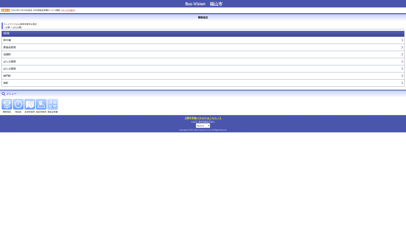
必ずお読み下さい (206, 121)
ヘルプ (194, 121)
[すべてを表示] (68, 10)
